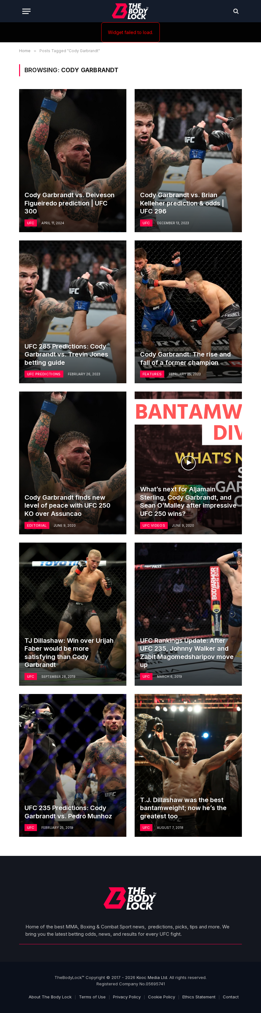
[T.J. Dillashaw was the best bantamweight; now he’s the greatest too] (188, 765)
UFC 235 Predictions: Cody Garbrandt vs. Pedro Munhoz (68, 812)
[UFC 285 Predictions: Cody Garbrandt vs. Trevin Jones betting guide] (72, 311)
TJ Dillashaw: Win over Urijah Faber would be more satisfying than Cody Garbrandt (69, 653)
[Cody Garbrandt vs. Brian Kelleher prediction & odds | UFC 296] (188, 160)
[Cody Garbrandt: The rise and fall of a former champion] (188, 311)
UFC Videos (154, 525)
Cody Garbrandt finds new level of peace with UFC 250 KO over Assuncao (67, 505)
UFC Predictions (44, 374)
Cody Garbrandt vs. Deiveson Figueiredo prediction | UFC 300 (70, 203)
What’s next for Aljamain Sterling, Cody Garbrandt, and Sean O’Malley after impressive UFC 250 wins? (188, 501)
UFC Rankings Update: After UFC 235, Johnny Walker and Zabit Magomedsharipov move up (187, 653)
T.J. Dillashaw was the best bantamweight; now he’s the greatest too (183, 808)
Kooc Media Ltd (152, 977)
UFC (30, 223)
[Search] (235, 11)
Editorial (37, 525)
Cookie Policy (161, 996)
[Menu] (26, 11)
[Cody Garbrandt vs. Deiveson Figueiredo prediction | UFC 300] (72, 160)
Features (152, 374)
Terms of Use (92, 996)
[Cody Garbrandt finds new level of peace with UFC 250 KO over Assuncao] (72, 463)
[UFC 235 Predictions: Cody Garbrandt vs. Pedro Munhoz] (72, 765)
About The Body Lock (50, 996)
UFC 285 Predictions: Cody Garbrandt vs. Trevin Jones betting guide (66, 354)
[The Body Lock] (131, 11)
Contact (231, 996)
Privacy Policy (127, 996)
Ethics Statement (198, 996)
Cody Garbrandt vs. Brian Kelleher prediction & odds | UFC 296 (182, 203)
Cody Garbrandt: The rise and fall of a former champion (185, 358)
